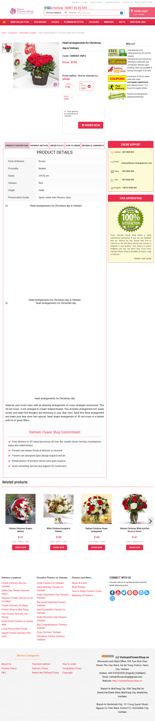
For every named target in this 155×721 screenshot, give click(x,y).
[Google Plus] (130, 593)
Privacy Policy (9, 668)
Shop (4, 33)
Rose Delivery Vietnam (49, 632)
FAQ (4, 672)
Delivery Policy (40, 668)
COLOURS (94, 22)
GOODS (55, 22)
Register (75, 2)
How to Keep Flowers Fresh (87, 591)
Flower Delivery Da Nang (15, 605)
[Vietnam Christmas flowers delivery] (20, 509)
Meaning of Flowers (82, 595)
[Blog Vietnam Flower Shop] (141, 593)
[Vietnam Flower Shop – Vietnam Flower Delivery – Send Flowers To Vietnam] (19, 11)
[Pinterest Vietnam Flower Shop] (135, 593)
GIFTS (122, 22)
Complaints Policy (72, 668)
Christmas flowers (27, 33)
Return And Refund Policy (45, 672)
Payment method (112, 2)
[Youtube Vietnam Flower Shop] (118, 593)
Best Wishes (79, 587)
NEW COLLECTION (20, 22)
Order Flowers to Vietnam (50, 583)
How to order (96, 2)
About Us (6, 664)
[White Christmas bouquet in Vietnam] (58, 509)
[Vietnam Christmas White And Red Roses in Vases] (134, 509)
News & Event (79, 583)
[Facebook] (112, 593)
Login (84, 2)
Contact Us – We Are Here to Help (137, 2)
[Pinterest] (124, 593)
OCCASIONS (40, 22)
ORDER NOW (92, 125)
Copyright (67, 672)
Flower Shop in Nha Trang (15, 609)
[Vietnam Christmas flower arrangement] (96, 509)
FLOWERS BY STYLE (74, 22)
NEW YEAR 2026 (138, 22)
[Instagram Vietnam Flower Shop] (112, 598)
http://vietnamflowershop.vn (127, 680)
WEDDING (109, 22)
